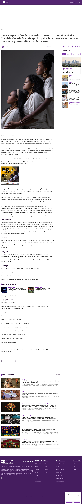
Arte (7, 361)
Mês (73, 54)
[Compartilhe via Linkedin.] (80, 47)
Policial (57, 466)
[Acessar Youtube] (30, 461)
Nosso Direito (59, 484)
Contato (74, 466)
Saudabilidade (59, 472)
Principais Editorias (40, 460)
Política (36, 475)
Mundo (36, 472)
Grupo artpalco (12, 361)
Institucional (77, 460)
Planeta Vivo (59, 475)
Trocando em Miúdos (60, 463)
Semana (68, 54)
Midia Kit (75, 463)
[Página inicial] (7, 462)
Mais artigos (58, 374)
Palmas (36, 466)
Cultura (8, 29)
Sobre (74, 469)
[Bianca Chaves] (2, 47)
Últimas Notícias (38, 463)
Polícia (36, 478)
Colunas (58, 460)
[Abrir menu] (2, 2)
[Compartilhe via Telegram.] (77, 47)
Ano (78, 54)
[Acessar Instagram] (25, 461)
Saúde (45, 466)
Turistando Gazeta (60, 481)
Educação (46, 469)
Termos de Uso (29, 496)
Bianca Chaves (6, 46)
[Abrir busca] (80, 2)
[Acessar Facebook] (28, 461)
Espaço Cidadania (60, 478)
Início (2, 29)
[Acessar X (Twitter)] (23, 461)
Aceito (73, 502)
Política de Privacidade (38, 496)
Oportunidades (38, 481)
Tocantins (37, 469)
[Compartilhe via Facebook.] (72, 47)
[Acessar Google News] (33, 461)
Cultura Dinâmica (60, 469)
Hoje (64, 54)
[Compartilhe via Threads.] (75, 47)
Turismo (46, 472)
